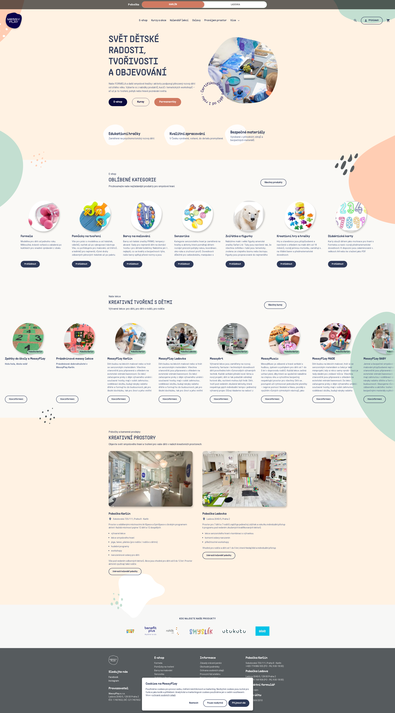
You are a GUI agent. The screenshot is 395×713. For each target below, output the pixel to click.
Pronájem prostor (215, 20)
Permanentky (167, 102)
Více (233, 20)
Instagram (114, 681)
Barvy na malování (163, 670)
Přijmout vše (239, 703)
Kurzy (140, 102)
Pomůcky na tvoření (164, 666)
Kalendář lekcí (179, 20)
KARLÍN (173, 4)
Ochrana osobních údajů (212, 670)
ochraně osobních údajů (164, 695)
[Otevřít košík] (388, 20)
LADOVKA (235, 5)
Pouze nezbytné (215, 703)
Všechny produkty (273, 183)
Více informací (16, 399)
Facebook (113, 677)
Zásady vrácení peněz (211, 663)
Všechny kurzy (275, 305)
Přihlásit (374, 20)
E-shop (143, 20)
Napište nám (252, 690)
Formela (158, 663)
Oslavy (196, 20)
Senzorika (159, 674)
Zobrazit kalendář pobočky (125, 571)
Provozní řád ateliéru (210, 674)
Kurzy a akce (158, 20)
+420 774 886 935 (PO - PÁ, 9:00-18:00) (265, 666)
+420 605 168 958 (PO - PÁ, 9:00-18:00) (265, 679)
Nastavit (193, 703)
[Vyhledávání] (355, 20)
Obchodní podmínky (209, 666)
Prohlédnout (30, 264)
